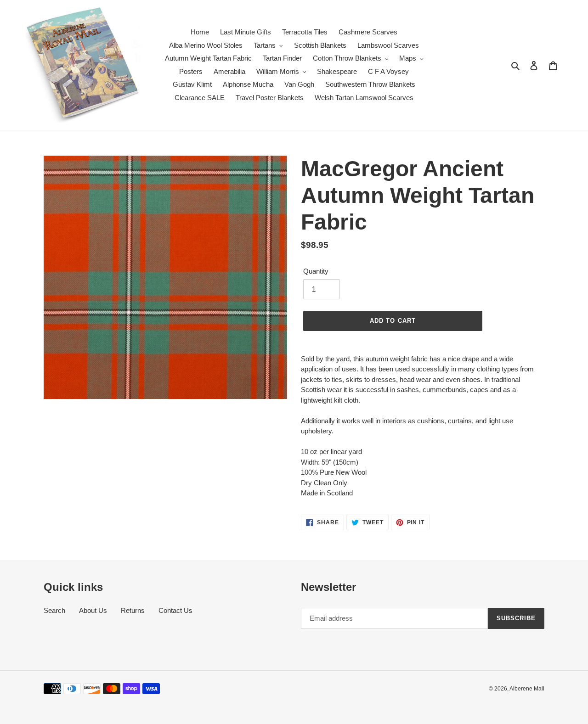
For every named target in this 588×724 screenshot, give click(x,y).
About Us (93, 610)
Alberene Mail (526, 688)
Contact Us (175, 610)
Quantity (315, 271)
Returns (133, 610)
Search (54, 610)
